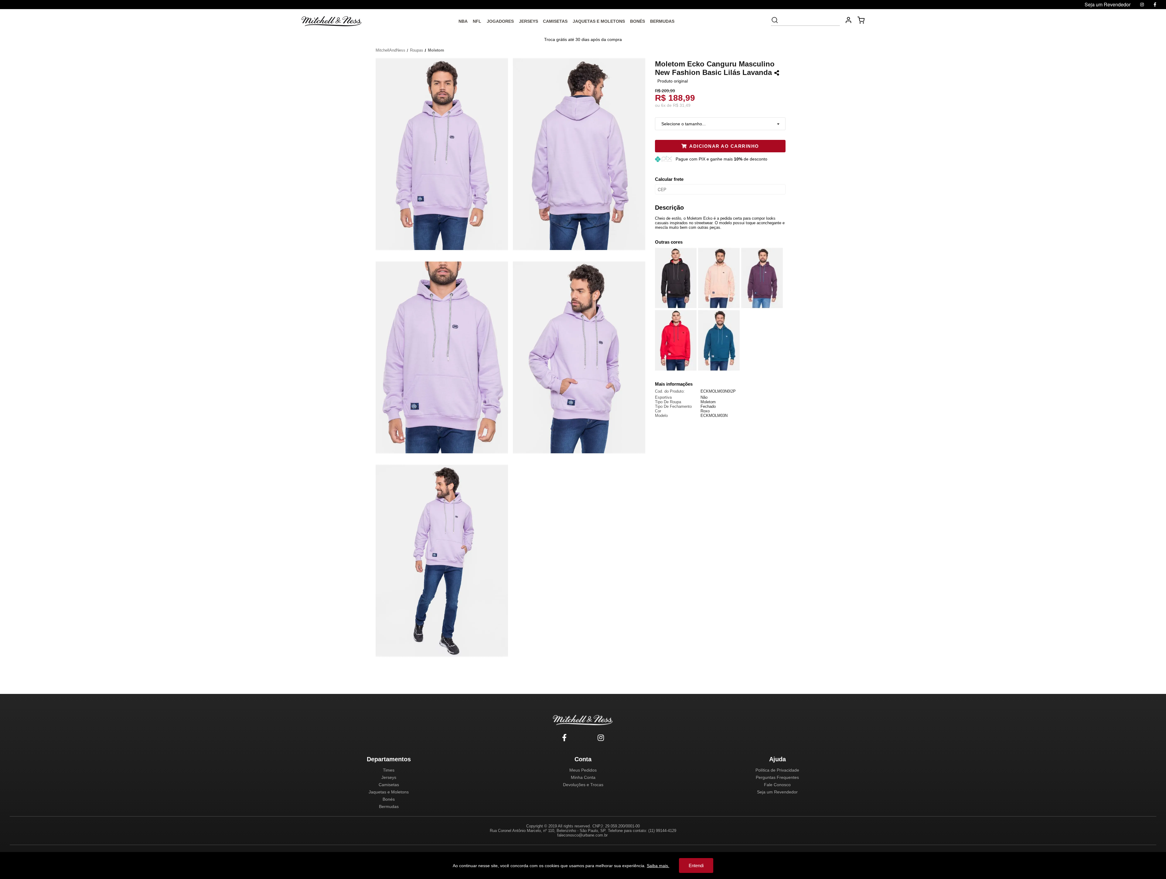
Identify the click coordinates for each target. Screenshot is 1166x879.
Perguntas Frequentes (777, 777)
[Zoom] (444, 153)
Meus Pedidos (583, 770)
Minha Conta (583, 777)
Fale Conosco (777, 784)
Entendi (696, 865)
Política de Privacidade (777, 770)
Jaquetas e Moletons (389, 791)
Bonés (389, 799)
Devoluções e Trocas (583, 784)
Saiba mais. (658, 865)
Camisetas (389, 784)
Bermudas (389, 806)
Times (388, 770)
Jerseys (388, 777)
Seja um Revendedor (777, 791)
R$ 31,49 (681, 105)
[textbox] (809, 20)
